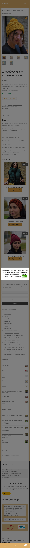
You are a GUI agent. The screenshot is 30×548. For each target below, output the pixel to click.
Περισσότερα (18, 276)
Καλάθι (23, 544)
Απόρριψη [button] (5, 276)
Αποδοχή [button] (24, 276)
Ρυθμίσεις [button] (11, 276)
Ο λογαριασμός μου (5, 545)
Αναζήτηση (15, 545)
